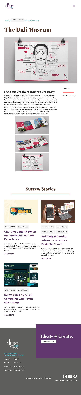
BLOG (6, 363)
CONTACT (18, 363)
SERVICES (8, 367)
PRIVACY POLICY (71, 380)
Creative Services (69, 96)
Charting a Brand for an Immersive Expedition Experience (20, 235)
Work (7, 21)
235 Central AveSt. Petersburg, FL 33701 (14, 354)
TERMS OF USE (59, 380)
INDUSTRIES (19, 367)
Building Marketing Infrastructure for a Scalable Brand (54, 240)
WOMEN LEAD (19, 370)
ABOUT (16, 359)
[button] (74, 6)
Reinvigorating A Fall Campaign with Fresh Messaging (18, 298)
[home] (10, 6)
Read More (9, 254)
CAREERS (8, 370)
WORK (6, 359)
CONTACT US (48, 342)
